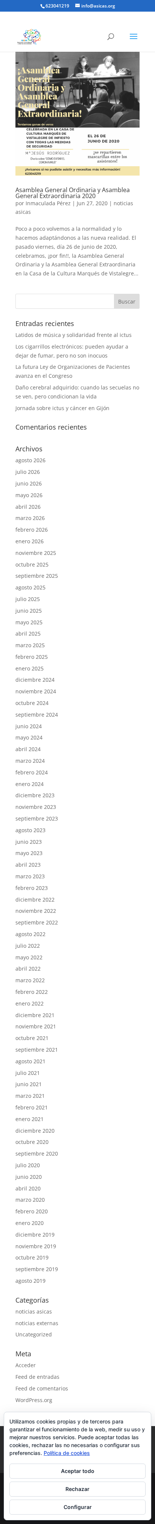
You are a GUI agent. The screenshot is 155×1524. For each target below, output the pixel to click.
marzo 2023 (30, 876)
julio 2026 (27, 471)
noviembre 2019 (35, 1246)
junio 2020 (28, 1176)
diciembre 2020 (35, 1130)
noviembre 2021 (35, 1026)
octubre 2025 (32, 564)
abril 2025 (28, 633)
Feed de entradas (37, 1376)
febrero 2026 (31, 529)
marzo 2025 (30, 645)
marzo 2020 (30, 1199)
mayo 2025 (29, 622)
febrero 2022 (31, 991)
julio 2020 (27, 1165)
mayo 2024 (29, 737)
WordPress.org (33, 1400)
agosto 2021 (30, 1061)
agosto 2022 (30, 934)
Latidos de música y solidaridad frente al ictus (73, 334)
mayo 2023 (29, 853)
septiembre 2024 (36, 714)
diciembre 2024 (35, 679)
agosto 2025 (30, 587)
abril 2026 (28, 506)
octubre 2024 (32, 702)
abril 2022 (28, 968)
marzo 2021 (30, 1095)
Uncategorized (33, 1334)
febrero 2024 (31, 772)
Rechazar (77, 1489)
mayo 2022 (29, 957)
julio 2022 (27, 945)
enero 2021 (29, 1119)
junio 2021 (28, 1084)
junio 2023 (28, 841)
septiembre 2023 (36, 818)
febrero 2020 (31, 1211)
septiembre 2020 (36, 1153)
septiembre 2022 (36, 922)
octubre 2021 (32, 1038)
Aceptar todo (77, 1471)
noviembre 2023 (35, 806)
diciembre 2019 (35, 1234)
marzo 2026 (30, 518)
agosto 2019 (30, 1280)
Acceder (25, 1365)
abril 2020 (28, 1188)
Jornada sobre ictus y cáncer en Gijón (62, 408)
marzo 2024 (30, 760)
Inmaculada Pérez (48, 203)
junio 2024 (28, 726)
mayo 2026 (29, 495)
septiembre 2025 (36, 575)
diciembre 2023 (35, 795)
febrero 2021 (31, 1107)
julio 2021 (27, 1072)
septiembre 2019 (36, 1269)
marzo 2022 (30, 980)
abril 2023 (28, 864)
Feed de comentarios (41, 1388)
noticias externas (36, 1323)
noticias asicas (33, 1311)
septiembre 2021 (36, 1049)
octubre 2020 (32, 1141)
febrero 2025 (31, 656)
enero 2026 (29, 541)
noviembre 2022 (35, 910)
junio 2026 (28, 483)
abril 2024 (28, 749)
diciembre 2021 (35, 1015)
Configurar (78, 1507)
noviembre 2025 (35, 552)
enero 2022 (29, 1003)
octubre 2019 (32, 1257)
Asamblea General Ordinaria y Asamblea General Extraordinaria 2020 (72, 193)
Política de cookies (67, 1453)
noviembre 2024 (35, 691)
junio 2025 (28, 610)
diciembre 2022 (35, 899)
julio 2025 (27, 599)
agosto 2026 (30, 460)
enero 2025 (29, 668)
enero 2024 (29, 784)
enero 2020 (29, 1222)
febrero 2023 (31, 887)
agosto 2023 (30, 830)
